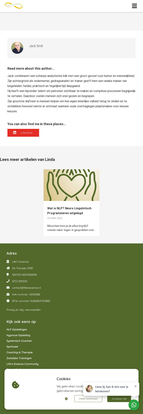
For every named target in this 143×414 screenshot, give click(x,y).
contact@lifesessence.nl (26, 287)
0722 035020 (19, 281)
